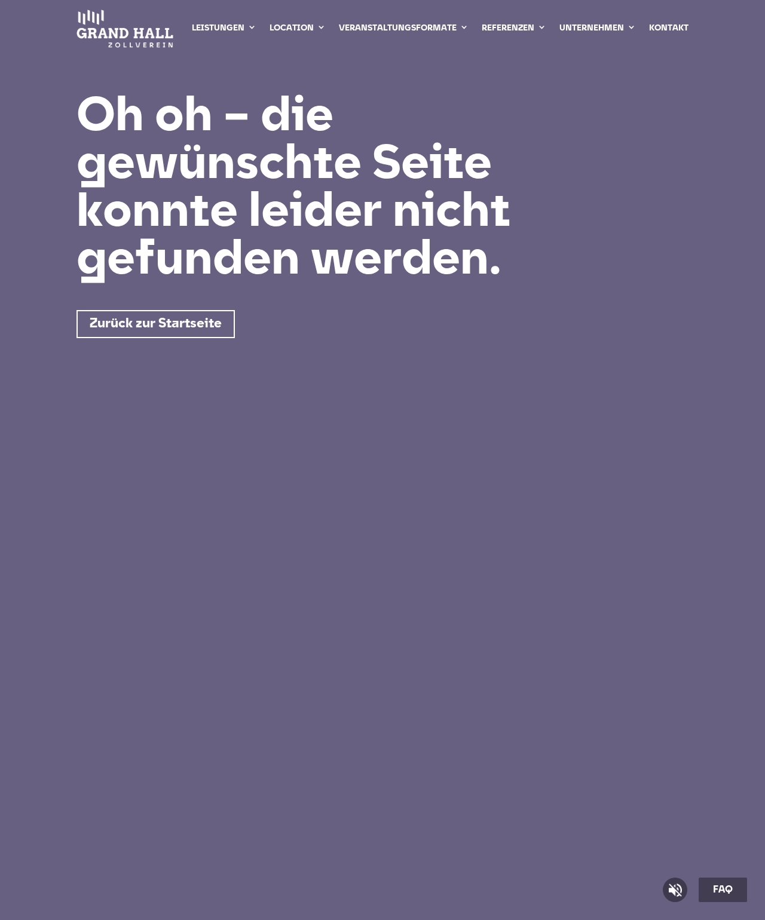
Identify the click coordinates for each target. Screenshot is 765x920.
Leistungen (218, 28)
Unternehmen (591, 28)
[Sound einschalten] (675, 890)
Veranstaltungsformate (398, 28)
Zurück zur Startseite (156, 324)
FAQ (723, 890)
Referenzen (508, 28)
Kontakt (668, 28)
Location (292, 28)
